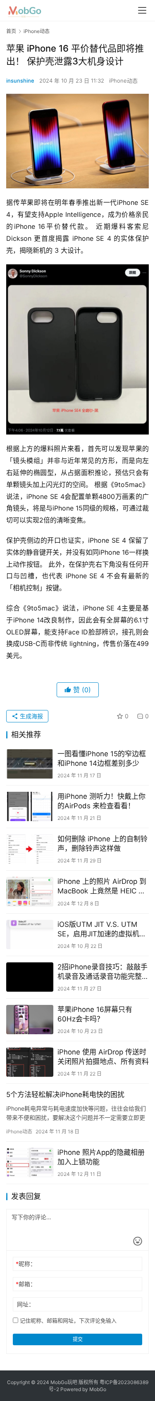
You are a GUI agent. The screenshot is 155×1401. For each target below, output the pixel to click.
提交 (78, 1339)
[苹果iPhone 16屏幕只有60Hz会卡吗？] (29, 1019)
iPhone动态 (123, 80)
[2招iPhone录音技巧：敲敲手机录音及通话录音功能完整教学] (29, 977)
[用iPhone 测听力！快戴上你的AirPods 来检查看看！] (29, 806)
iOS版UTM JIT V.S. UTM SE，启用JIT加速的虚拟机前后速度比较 (101, 929)
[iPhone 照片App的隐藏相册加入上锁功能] (29, 1162)
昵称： (26, 1263)
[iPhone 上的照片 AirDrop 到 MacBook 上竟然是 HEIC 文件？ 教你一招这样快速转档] (29, 891)
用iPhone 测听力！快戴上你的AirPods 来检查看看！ (101, 801)
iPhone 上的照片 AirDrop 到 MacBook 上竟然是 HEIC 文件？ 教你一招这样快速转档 (101, 886)
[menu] (142, 10)
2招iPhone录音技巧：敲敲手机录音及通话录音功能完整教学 (103, 972)
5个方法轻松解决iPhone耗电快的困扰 (65, 1094)
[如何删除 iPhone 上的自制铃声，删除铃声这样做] (29, 849)
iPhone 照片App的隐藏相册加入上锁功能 (101, 1157)
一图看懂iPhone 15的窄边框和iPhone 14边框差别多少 (101, 758)
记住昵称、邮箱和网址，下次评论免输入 (67, 1320)
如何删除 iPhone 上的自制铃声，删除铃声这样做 (102, 843)
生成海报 (30, 715)
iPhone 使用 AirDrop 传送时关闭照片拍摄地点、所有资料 (103, 1057)
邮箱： (26, 1283)
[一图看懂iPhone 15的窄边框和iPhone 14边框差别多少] (29, 764)
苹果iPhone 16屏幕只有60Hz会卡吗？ (94, 1014)
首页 (11, 31)
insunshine (20, 80)
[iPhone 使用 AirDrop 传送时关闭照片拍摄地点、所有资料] (29, 1062)
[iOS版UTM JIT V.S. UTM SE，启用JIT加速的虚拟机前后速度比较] (29, 934)
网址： (25, 1304)
